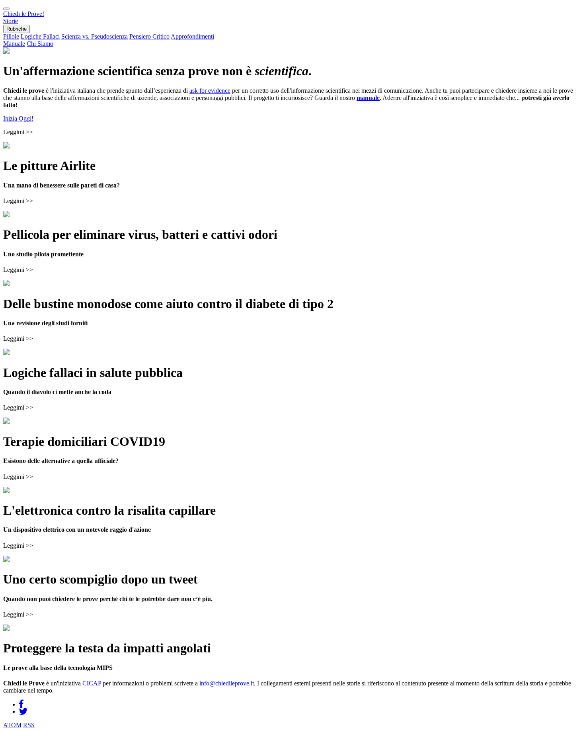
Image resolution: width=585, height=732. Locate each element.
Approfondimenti (192, 36)
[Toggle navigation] (6, 9)
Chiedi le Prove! (23, 13)
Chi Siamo (40, 43)
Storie (10, 21)
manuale (368, 97)
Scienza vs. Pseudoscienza (94, 36)
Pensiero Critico (149, 36)
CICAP (91, 683)
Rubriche (16, 29)
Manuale (14, 43)
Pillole (11, 36)
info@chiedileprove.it (226, 683)
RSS (29, 725)
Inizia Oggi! (18, 118)
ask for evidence (209, 90)
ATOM (12, 725)
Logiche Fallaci (40, 36)
